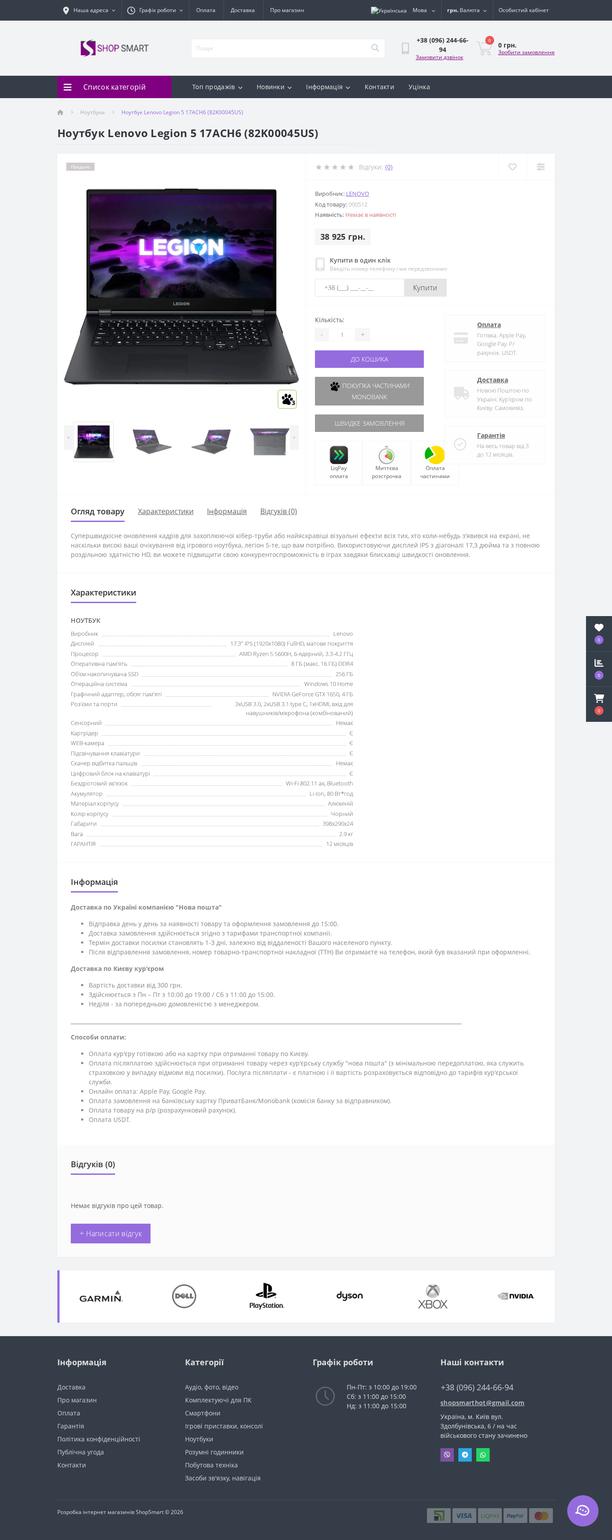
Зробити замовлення (526, 52)
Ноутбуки (92, 112)
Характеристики (166, 511)
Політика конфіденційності (98, 1439)
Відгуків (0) (278, 511)
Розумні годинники (214, 1452)
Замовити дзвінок (439, 57)
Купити (425, 288)
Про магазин (287, 10)
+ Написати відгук (111, 1233)
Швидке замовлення (370, 423)
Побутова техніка (211, 1465)
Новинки (270, 86)
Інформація (324, 86)
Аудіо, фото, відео (211, 1387)
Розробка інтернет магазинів (95, 1512)
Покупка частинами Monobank (374, 391)
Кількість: (330, 319)
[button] (599, 704)
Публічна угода (80, 1452)
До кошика (369, 359)
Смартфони (202, 1413)
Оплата (205, 10)
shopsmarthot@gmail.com (482, 1402)
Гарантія (491, 435)
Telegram (465, 1455)
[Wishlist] (512, 167)
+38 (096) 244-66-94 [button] (477, 1387)
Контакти (379, 86)
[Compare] (540, 167)
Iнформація (227, 511)
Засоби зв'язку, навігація (223, 1478)
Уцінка (419, 86)
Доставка (243, 10)
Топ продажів (213, 86)
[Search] (375, 48)
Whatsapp (483, 1455)
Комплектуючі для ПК (218, 1400)
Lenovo (357, 194)
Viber (447, 1455)
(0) (388, 167)
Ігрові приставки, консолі (224, 1426)
